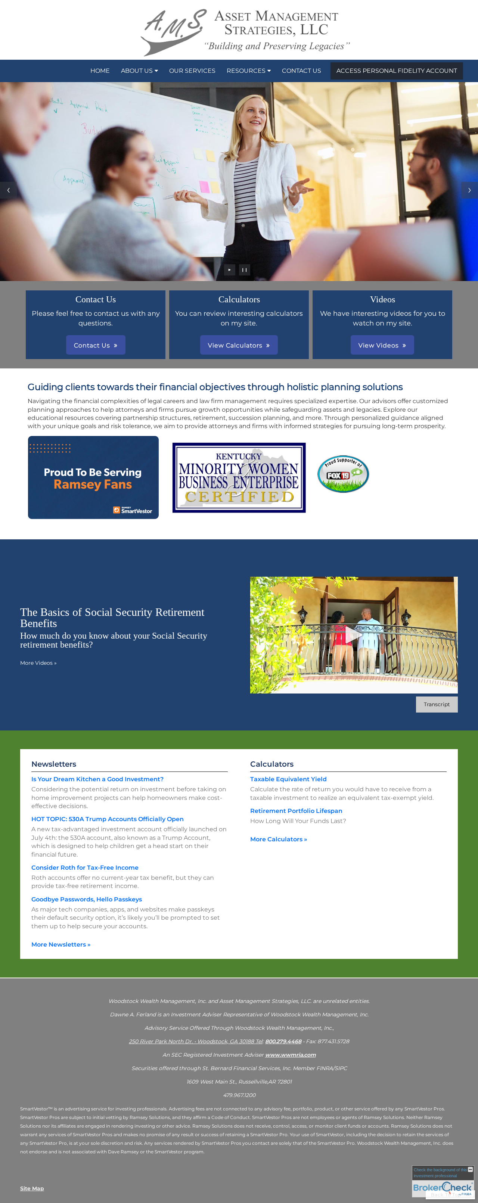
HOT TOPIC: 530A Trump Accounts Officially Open (107, 819)
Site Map (32, 1188)
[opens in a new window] (344, 492)
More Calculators (278, 839)
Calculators (272, 764)
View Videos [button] (378, 345)
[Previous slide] (8, 190)
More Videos (38, 663)
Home (100, 70)
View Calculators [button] (235, 345)
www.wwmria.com (290, 1054)
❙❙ (244, 269)
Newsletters (53, 764)
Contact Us (301, 70)
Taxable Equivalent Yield (288, 779)
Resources (246, 70)
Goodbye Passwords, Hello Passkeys (86, 899)
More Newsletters (61, 944)
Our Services (192, 70)
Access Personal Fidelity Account (396, 70)
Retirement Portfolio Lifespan (296, 810)
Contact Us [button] (92, 345)
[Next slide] (469, 190)
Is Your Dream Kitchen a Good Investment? (97, 779)
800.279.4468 (283, 1041)
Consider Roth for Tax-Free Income (85, 867)
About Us (137, 70)
